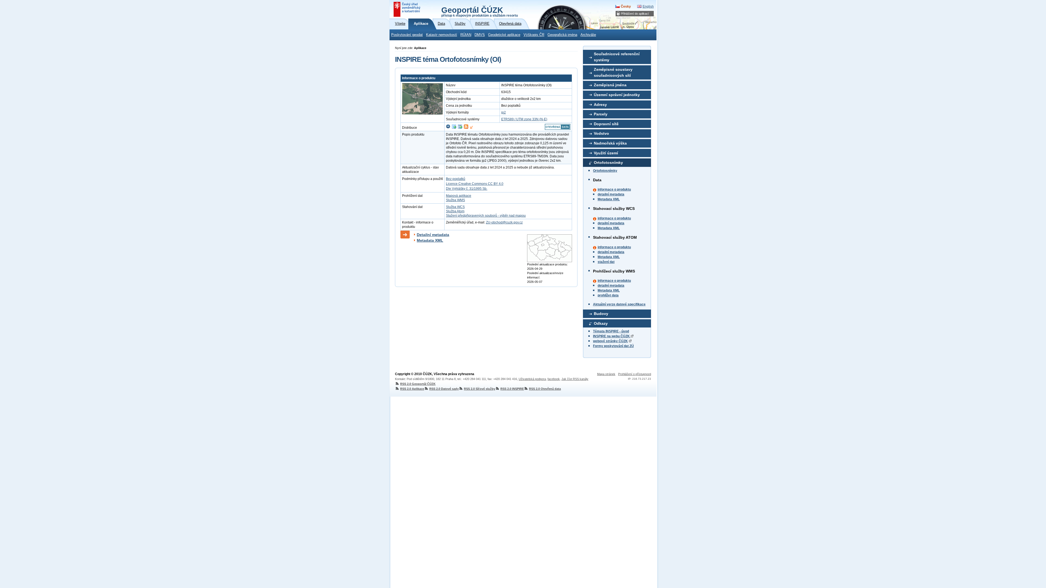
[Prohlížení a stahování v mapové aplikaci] (448, 128)
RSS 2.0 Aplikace (412, 388)
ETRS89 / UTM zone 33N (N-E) (524, 119)
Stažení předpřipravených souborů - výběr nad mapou (486, 216)
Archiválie (588, 35)
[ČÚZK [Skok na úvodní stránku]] (407, 9)
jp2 (503, 112)
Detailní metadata (433, 234)
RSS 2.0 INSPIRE (512, 388)
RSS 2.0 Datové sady (444, 388)
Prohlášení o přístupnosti (634, 374)
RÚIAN (465, 35)
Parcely (600, 114)
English (648, 6)
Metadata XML (609, 199)
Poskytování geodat (407, 35)
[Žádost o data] (471, 128)
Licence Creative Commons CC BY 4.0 (474, 184)
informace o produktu (614, 189)
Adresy (600, 104)
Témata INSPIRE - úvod (611, 331)
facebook (554, 379)
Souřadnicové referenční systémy (617, 57)
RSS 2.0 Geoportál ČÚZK (418, 383)
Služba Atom (455, 211)
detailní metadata (611, 194)
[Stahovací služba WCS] (460, 128)
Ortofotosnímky (608, 162)
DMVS (480, 35)
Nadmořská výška (610, 143)
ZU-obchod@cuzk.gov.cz (504, 222)
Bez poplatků (455, 179)
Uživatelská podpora (532, 379)
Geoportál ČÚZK (479, 11)
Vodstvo (601, 133)
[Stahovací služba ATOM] (466, 128)
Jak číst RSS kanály (574, 379)
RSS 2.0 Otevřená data (545, 388)
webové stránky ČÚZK (610, 341)
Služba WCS (455, 207)
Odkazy (601, 323)
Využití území (606, 153)
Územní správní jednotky (617, 95)
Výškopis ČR (534, 35)
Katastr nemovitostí (441, 35)
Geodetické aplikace (504, 35)
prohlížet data (608, 295)
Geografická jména (562, 35)
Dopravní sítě (606, 124)
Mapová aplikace (458, 196)
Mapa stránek (606, 374)
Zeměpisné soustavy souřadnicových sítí (613, 72)
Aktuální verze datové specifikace (619, 304)
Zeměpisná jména (610, 85)
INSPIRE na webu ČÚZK (612, 336)
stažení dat (606, 262)
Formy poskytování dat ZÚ (613, 346)
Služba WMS (455, 200)
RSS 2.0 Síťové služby (479, 388)
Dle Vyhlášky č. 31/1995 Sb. (466, 189)
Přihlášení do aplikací (635, 13)
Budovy (601, 313)
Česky (626, 6)
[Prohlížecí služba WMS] (454, 128)
